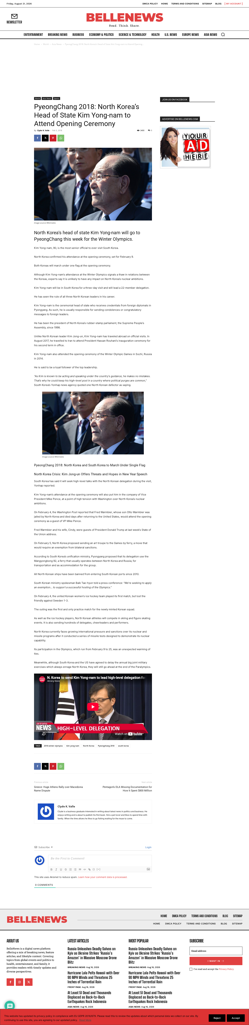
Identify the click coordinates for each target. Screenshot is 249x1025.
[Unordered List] (75, 869)
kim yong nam (72, 745)
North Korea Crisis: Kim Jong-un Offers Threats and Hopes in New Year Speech (90, 474)
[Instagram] (19, 982)
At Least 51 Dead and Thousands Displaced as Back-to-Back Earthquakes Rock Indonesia (89, 997)
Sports (56, 98)
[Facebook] (37, 138)
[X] (45, 138)
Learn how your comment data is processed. (102, 877)
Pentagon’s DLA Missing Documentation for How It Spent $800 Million (127, 788)
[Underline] (61, 869)
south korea (123, 745)
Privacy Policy (226, 969)
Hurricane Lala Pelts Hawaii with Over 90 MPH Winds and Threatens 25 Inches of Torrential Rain (93, 977)
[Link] (89, 869)
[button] (223, 34)
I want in (214, 961)
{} (94, 869)
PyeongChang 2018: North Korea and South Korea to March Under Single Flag (89, 465)
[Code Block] (84, 869)
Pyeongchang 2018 (106, 745)
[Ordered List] (70, 869)
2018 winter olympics (53, 745)
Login (148, 847)
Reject (217, 1018)
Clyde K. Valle (43, 130)
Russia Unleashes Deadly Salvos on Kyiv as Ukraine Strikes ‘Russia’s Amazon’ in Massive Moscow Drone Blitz (92, 955)
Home (37, 44)
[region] (124, 1017)
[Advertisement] (124, 71)
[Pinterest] (53, 138)
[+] (98, 869)
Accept (236, 1018)
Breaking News (76, 967)
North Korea (88, 745)
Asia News (57, 44)
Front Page (74, 987)
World (46, 44)
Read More (85, 1020)
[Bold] (51, 869)
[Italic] (56, 869)
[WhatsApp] (60, 138)
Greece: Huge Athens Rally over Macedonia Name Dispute (58, 788)
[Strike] (65, 869)
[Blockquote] (80, 869)
